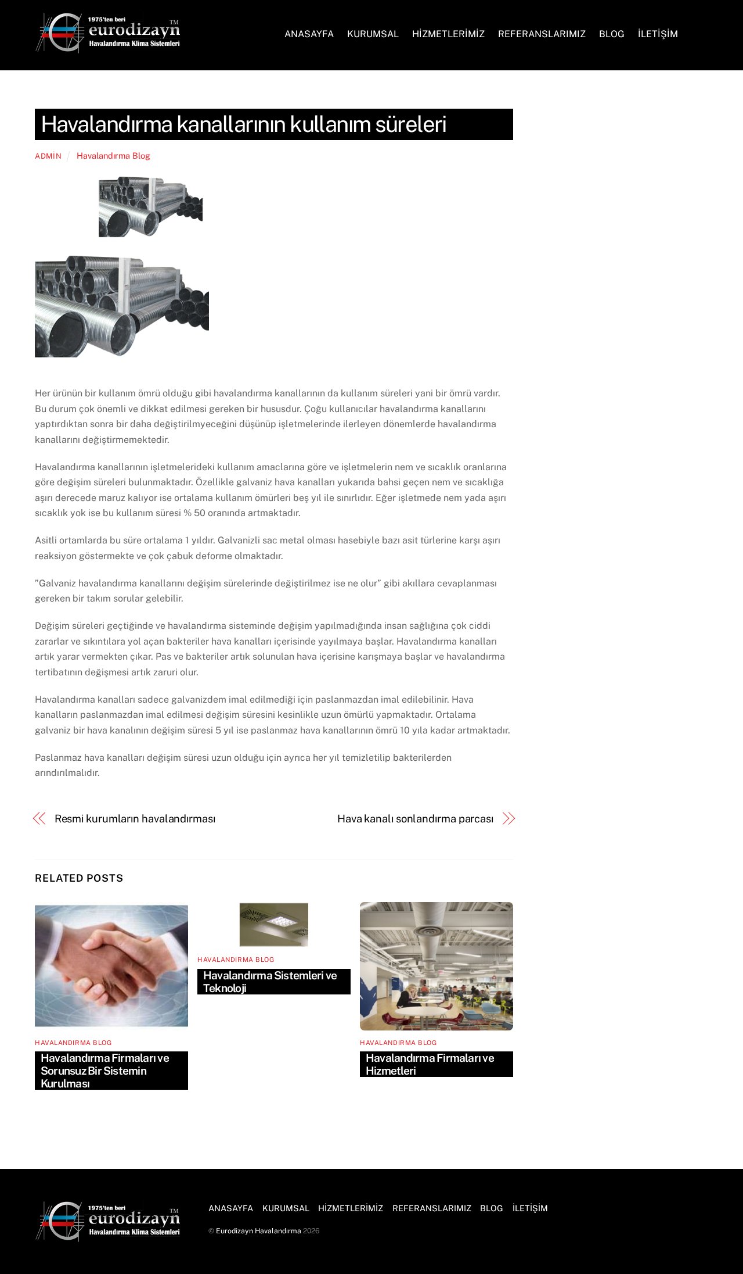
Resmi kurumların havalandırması (135, 819)
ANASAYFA (309, 34)
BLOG (612, 34)
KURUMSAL (373, 34)
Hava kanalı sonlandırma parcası (415, 819)
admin (48, 156)
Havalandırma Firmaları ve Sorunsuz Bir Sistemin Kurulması (105, 1070)
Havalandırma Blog (113, 155)
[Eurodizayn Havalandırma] (107, 47)
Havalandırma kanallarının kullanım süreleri (243, 124)
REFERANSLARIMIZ (542, 34)
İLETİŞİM (658, 34)
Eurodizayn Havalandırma (258, 1230)
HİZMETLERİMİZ (448, 34)
